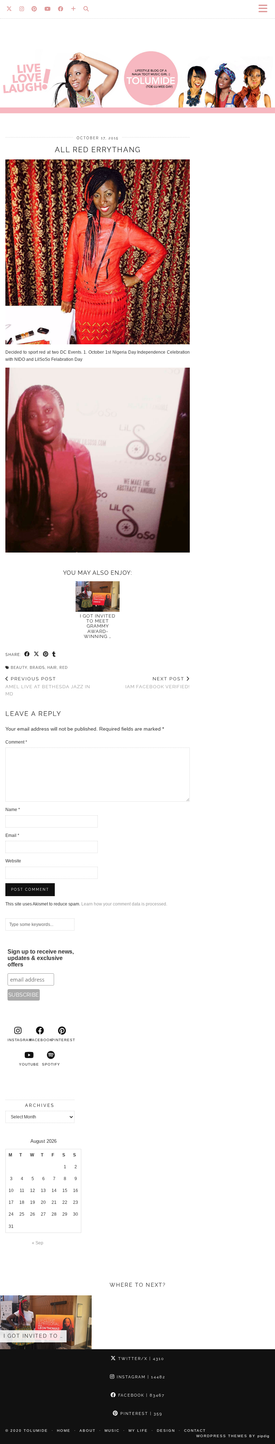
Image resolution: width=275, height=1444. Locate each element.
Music (112, 1431)
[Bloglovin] (73, 9)
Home (64, 1431)
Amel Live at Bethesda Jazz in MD (47, 686)
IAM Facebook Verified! (157, 683)
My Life (138, 1431)
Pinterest (140, 1413)
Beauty (19, 668)
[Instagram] (21, 9)
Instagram (140, 1377)
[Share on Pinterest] (46, 654)
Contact (195, 1431)
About (87, 1431)
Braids (37, 668)
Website (13, 860)
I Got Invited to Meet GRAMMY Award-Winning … (97, 626)
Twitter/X (140, 1358)
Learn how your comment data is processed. (124, 904)
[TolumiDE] (137, 63)
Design (166, 1431)
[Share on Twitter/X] (36, 654)
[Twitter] (9, 9)
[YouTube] (47, 9)
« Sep (37, 1242)
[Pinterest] (34, 9)
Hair (52, 668)
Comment (16, 742)
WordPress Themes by (233, 1436)
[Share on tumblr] (54, 654)
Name (12, 809)
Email (12, 835)
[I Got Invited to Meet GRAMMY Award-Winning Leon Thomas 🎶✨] (98, 596)
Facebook (140, 1395)
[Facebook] (61, 9)
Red (63, 668)
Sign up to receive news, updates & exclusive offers (41, 958)
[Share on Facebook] (27, 654)
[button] (265, 9)
